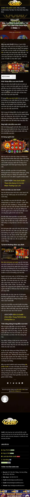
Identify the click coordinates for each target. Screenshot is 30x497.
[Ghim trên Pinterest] (19, 383)
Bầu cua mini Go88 (12, 98)
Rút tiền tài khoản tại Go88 (9, 262)
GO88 (3, 8)
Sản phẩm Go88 (11, 8)
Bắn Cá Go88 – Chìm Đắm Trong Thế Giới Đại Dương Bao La (15, 317)
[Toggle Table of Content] (12, 76)
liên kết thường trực (16, 391)
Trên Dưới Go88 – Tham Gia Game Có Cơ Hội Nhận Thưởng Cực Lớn (15, 183)
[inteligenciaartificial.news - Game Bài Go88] (15, 3)
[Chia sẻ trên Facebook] (10, 383)
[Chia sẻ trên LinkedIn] (22, 383)
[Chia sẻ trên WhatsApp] (7, 383)
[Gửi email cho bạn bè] (16, 383)
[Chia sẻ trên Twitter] (13, 383)
